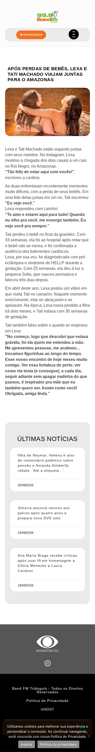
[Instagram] (48, 663)
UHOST (47, 709)
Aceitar (26, 744)
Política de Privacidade (47, 701)
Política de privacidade (58, 744)
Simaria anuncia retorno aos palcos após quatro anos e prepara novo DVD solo (44, 513)
